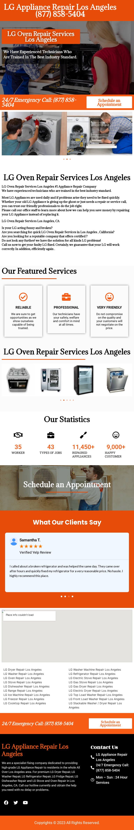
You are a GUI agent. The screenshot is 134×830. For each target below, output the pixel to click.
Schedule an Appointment (67, 484)
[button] (63, 159)
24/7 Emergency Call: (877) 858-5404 (39, 102)
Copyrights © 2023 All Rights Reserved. (67, 823)
